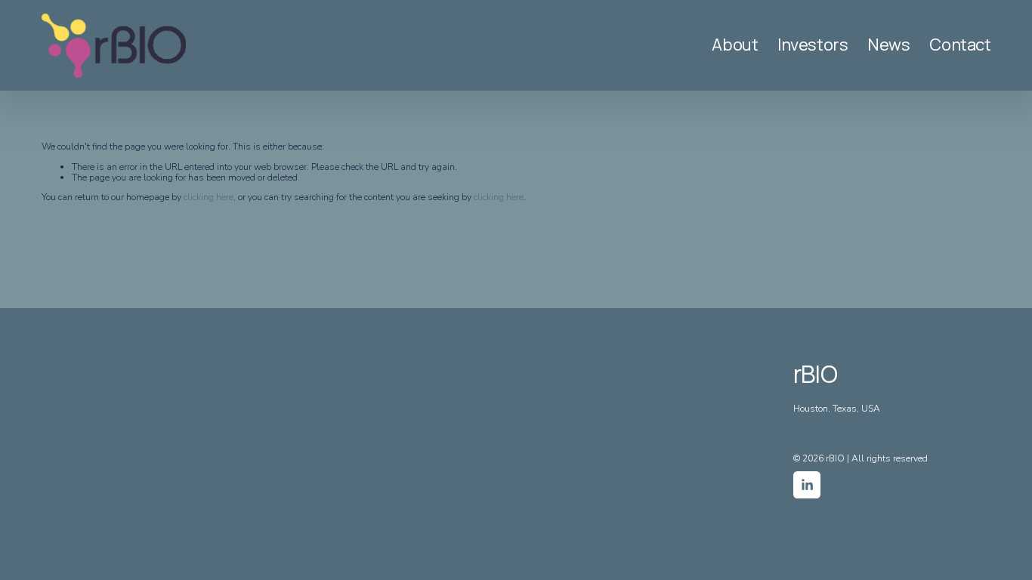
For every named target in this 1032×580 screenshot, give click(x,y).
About (735, 45)
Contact (959, 45)
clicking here (208, 197)
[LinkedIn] (806, 484)
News (888, 45)
